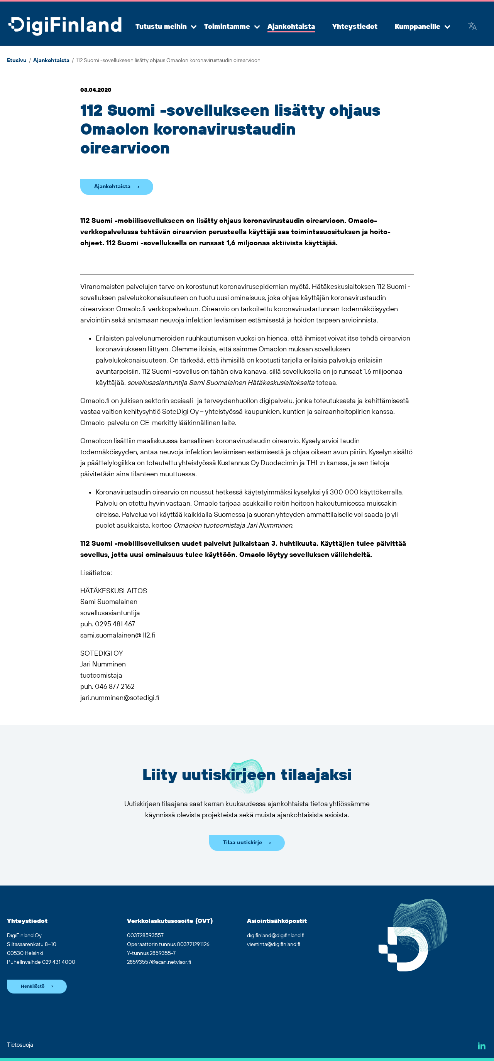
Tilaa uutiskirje (242, 842)
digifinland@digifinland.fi (276, 935)
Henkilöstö (32, 986)
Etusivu (17, 60)
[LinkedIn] (482, 1046)
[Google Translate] (472, 27)
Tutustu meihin (161, 27)
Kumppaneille (417, 27)
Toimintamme (227, 27)
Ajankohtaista (291, 27)
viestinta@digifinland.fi (273, 944)
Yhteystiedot (354, 27)
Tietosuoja (20, 1045)
